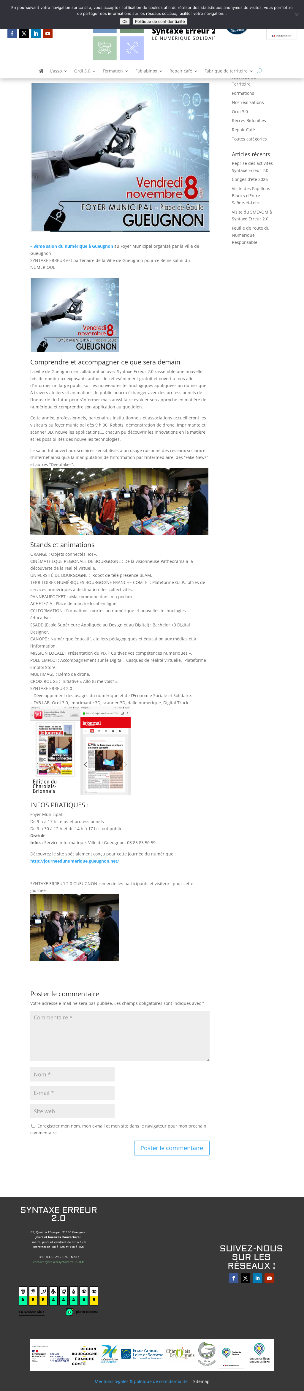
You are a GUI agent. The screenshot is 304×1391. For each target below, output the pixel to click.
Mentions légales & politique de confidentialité (141, 1381)
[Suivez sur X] (24, 33)
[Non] (297, 15)
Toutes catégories (249, 139)
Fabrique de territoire (226, 71)
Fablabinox (146, 71)
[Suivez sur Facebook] (12, 33)
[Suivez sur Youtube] (48, 33)
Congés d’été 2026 (250, 179)
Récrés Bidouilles (249, 120)
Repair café (181, 71)
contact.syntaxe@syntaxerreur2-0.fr (58, 1262)
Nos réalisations (248, 102)
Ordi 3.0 (82, 71)
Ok (124, 21)
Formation (113, 71)
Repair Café (243, 129)
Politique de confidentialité (160, 21)
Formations (243, 93)
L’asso (56, 71)
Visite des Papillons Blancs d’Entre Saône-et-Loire (251, 196)
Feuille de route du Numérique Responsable (251, 235)
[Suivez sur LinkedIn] (36, 33)
